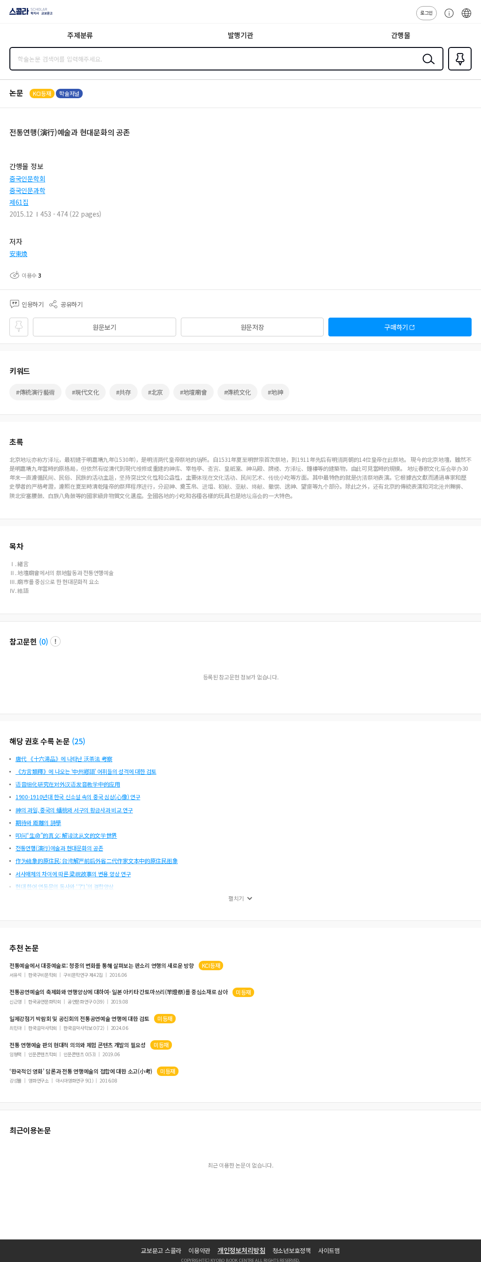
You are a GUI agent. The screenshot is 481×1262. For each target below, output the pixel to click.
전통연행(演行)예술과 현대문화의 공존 (59, 848)
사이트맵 (329, 1250)
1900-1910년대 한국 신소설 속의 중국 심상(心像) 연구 (78, 797)
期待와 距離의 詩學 (38, 822)
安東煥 (18, 253)
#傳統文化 (237, 392)
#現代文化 (85, 392)
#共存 (123, 392)
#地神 (275, 392)
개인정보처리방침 (241, 1250)
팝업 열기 (55, 641)
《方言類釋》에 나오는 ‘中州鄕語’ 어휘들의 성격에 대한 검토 (86, 771)
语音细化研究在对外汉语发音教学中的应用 (68, 784)
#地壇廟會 (193, 392)
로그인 (426, 12)
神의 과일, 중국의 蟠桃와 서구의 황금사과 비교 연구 (74, 810)
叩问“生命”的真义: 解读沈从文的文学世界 (66, 835)
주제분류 (80, 35)
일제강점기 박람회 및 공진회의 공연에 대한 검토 (79, 1018)
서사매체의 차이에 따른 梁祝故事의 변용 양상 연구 (73, 874)
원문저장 (252, 327)
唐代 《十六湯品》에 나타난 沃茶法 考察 (64, 759)
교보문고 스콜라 (161, 1250)
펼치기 (236, 898)
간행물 (401, 35)
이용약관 (199, 1250)
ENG (466, 17)
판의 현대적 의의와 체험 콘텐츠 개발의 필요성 (77, 1045)
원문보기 (104, 327)
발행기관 (241, 35)
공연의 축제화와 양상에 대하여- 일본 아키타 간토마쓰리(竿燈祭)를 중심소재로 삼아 (118, 992)
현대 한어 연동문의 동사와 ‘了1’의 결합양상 (65, 886)
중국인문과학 (27, 190)
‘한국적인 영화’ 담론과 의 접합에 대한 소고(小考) (80, 1071)
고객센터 (447, 17)
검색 (426, 66)
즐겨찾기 (458, 69)
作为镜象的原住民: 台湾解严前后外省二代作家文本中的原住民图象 (97, 861)
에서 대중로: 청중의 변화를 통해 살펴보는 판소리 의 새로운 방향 (101, 965)
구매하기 (396, 327)
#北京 (155, 392)
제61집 (19, 202)
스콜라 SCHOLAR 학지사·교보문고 (29, 14)
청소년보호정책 (291, 1250)
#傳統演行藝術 (35, 392)
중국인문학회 (27, 178)
